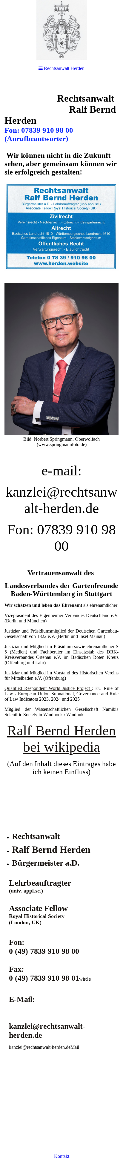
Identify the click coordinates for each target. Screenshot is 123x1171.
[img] (61, 30)
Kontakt (61, 1156)
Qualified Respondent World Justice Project (48, 688)
